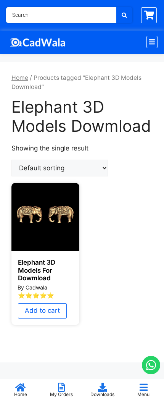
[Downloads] (102, 387)
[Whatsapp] (151, 365)
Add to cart (42, 310)
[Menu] (143, 387)
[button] (152, 42)
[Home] (20, 387)
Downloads (102, 394)
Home (19, 77)
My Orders (61, 394)
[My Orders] (61, 387)
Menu (143, 394)
